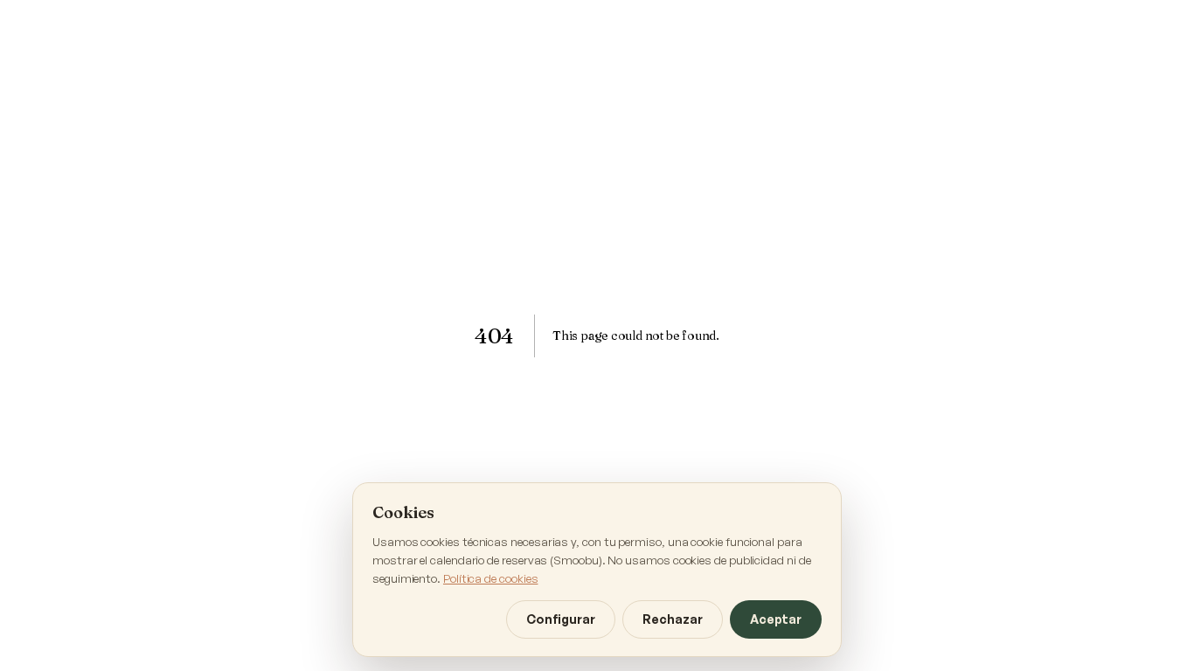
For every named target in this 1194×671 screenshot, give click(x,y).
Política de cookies (490, 578)
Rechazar (672, 619)
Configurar (560, 619)
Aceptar (776, 619)
